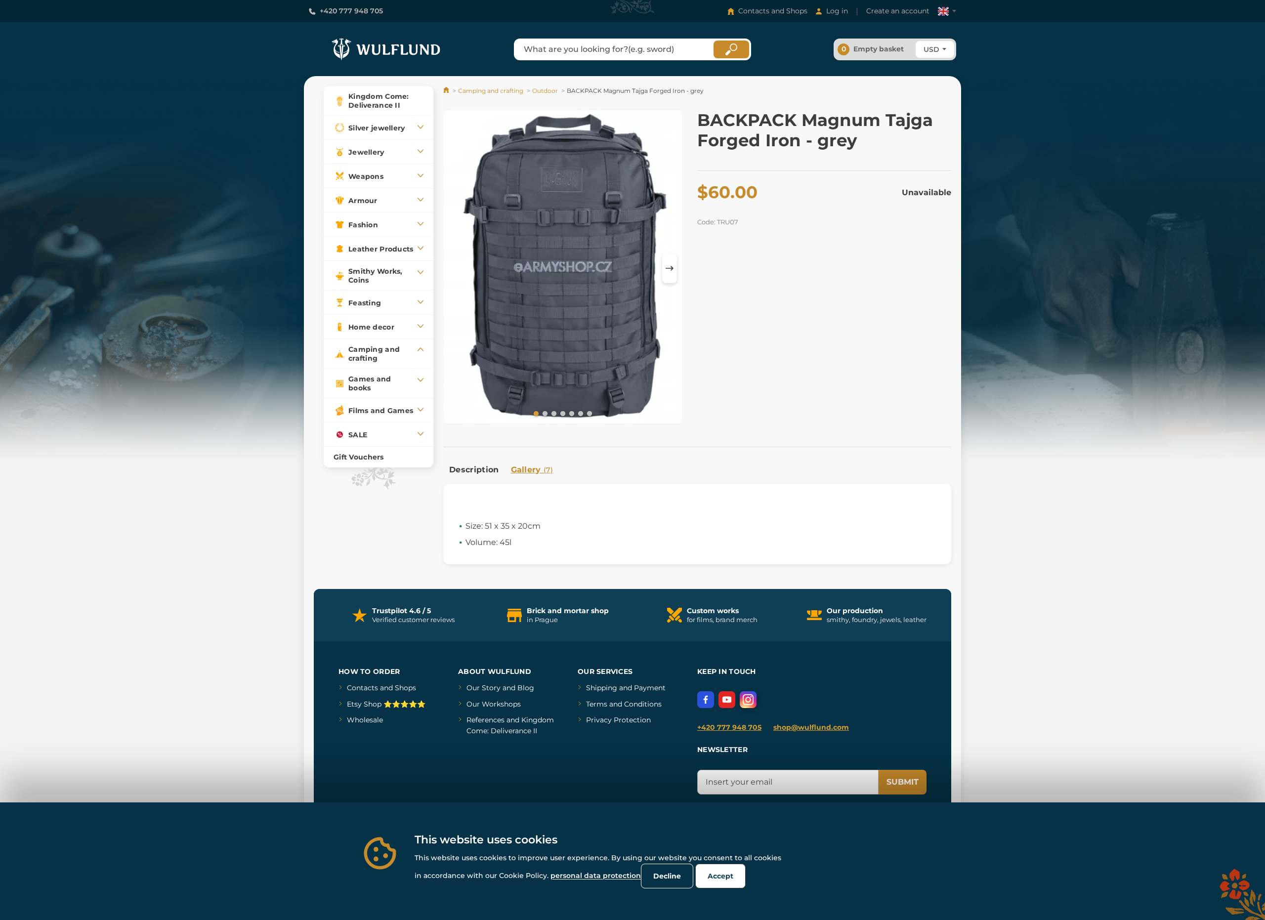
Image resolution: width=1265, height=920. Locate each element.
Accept (720, 876)
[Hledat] (731, 49)
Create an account (897, 10)
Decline (667, 876)
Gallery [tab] (532, 469)
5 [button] (571, 413)
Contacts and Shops (772, 10)
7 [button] (588, 413)
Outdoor (545, 90)
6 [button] (580, 413)
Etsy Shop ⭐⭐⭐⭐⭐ (386, 704)
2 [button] (544, 413)
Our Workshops (493, 704)
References (485, 719)
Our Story (483, 687)
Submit (902, 782)
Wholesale (365, 719)
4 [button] (562, 413)
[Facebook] (705, 699)
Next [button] (669, 268)
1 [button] (535, 413)
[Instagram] (748, 699)
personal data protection (595, 875)
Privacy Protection (618, 719)
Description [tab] (474, 469)
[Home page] (447, 90)
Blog (525, 687)
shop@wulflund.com (811, 727)
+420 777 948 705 (351, 10)
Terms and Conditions (624, 704)
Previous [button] (455, 268)
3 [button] (553, 413)
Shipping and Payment (626, 687)
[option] (563, 268)
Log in (837, 10)
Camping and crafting (490, 90)
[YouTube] (726, 699)
